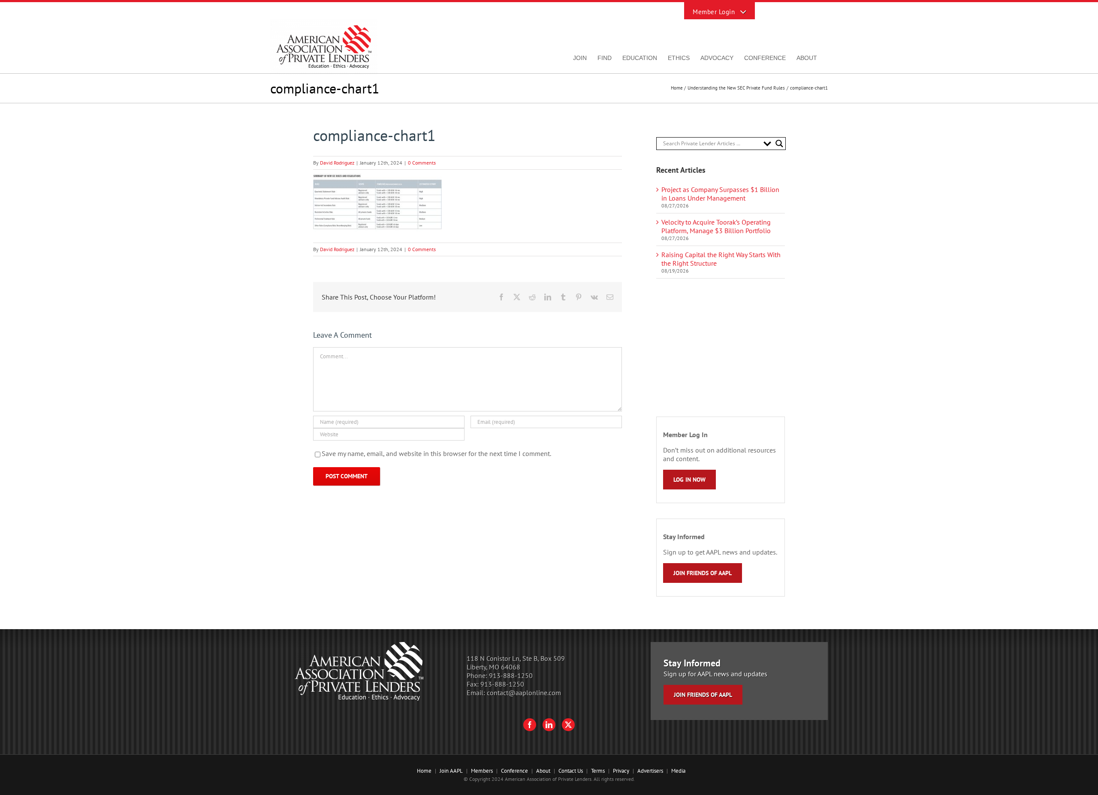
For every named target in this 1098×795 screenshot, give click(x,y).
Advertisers (650, 770)
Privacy (621, 770)
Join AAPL (451, 770)
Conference (514, 770)
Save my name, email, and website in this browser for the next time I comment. (436, 453)
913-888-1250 (511, 675)
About (543, 770)
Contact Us (570, 770)
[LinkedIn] (549, 724)
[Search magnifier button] (779, 144)
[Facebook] (529, 724)
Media (678, 770)
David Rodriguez (337, 162)
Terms (598, 770)
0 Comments (422, 162)
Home (424, 770)
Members (482, 770)
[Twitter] (568, 724)
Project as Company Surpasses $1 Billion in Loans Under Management (720, 193)
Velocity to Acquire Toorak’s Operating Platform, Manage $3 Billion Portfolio (716, 226)
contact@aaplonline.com (524, 692)
